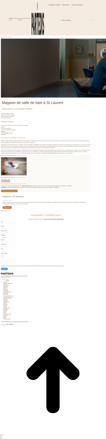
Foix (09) (7, 280)
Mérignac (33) (5, 294)
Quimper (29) (5, 289)
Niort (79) (5, 316)
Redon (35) (5, 299)
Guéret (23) (5, 284)
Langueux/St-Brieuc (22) (7, 283)
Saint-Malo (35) (6, 301)
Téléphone (3, 235)
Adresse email (4, 230)
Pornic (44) (5, 305)
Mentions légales (12, 321)
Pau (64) (4, 312)
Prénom (2, 226)
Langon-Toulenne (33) (7, 291)
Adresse (3, 239)
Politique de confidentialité (23, 321)
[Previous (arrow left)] (0, 437)
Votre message (4, 253)
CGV (17, 321)
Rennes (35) (5, 300)
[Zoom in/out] (4, 434)
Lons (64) (5, 311)
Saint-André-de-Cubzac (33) (8, 296)
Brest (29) (5, 288)
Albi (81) (4, 317)
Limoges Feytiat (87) (7, 318)
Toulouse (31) (5, 290)
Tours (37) (5, 302)
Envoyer (4, 268)
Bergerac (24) (5, 285)
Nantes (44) (5, 304)
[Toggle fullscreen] (2, 434)
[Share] (1, 434)
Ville (2, 248)
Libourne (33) (5, 293)
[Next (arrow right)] (1, 437)
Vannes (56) (5, 310)
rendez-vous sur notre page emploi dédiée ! (54, 219)
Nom (2, 221)
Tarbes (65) (5, 315)
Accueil (2, 37)
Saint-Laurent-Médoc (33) (7, 295)
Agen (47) (5, 306)
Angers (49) (5, 309)
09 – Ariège (6, 279)
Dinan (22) (5, 282)
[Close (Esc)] (0, 434)
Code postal (3, 244)
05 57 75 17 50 (9, 132)
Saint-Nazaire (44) (6, 307)
